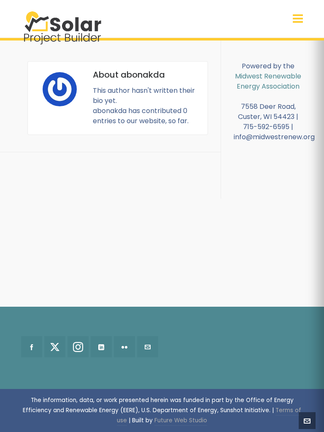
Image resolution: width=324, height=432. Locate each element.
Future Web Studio (180, 420)
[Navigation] (298, 19)
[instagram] (78, 346)
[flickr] (124, 346)
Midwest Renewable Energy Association (268, 81)
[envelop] (147, 346)
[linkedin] (101, 346)
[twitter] (54, 346)
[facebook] (31, 346)
